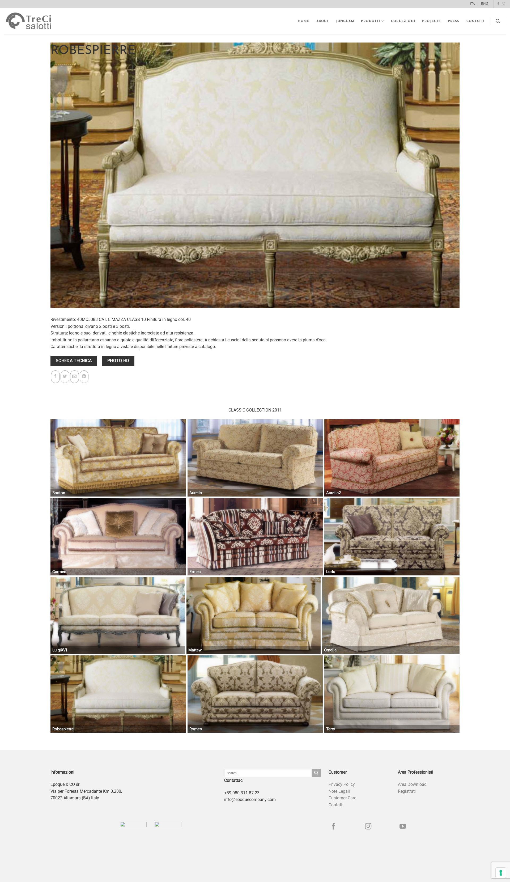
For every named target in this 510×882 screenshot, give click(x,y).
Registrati (407, 791)
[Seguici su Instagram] (503, 4)
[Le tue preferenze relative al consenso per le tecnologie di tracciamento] (501, 873)
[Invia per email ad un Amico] (74, 376)
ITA (472, 4)
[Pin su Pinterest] (84, 376)
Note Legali (339, 791)
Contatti (475, 21)
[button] (498, 21)
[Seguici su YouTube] (403, 826)
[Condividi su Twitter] (65, 376)
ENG (484, 4)
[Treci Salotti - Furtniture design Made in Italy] (33, 21)
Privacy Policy (342, 784)
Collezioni (403, 21)
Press (454, 21)
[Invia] (316, 773)
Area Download (412, 784)
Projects (431, 21)
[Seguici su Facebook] (498, 4)
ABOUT (322, 21)
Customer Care (342, 797)
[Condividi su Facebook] (55, 376)
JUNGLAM (345, 21)
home (303, 21)
